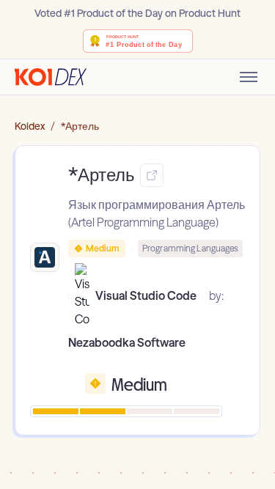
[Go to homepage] (51, 77)
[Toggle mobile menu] (248, 77)
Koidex (30, 126)
